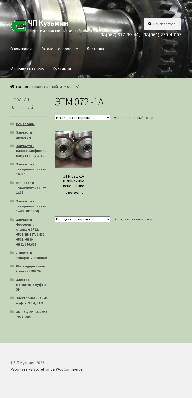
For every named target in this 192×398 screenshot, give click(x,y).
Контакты (62, 68)
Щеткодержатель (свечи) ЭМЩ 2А (30, 268)
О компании (21, 48)
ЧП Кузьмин (48, 23)
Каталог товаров (56, 48)
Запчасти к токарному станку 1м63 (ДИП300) (31, 206)
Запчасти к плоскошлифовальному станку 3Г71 (31, 151)
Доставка (95, 48)
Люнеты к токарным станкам (31, 255)
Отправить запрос (27, 68)
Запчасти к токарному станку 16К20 (31, 169)
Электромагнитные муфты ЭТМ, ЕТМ (32, 300)
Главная (22, 86)
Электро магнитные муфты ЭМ (31, 284)
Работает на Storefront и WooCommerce (46, 369)
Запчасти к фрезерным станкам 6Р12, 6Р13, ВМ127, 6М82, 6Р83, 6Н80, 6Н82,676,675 (31, 232)
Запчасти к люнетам (25, 135)
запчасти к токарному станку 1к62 (31, 187)
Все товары (25, 124)
